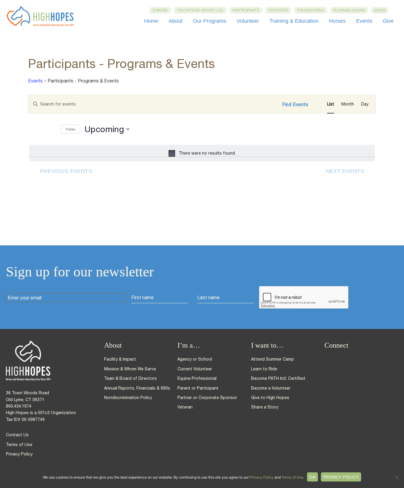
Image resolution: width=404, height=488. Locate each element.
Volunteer (248, 21)
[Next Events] (50, 129)
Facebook (327, 359)
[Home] (55, 361)
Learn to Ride (264, 369)
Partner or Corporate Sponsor (207, 397)
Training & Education (294, 21)
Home (151, 21)
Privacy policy (341, 477)
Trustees (278, 10)
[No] (397, 477)
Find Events (295, 104)
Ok (312, 477)
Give (388, 21)
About (175, 21)
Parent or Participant (198, 388)
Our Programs (209, 21)
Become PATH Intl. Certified (278, 378)
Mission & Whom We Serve (130, 369)
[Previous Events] (34, 129)
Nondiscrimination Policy (128, 397)
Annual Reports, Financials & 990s (137, 388)
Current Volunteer (194, 369)
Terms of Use (19, 444)
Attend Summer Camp (272, 359)
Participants (245, 10)
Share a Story (264, 407)
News (379, 10)
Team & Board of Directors (130, 378)
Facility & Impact (120, 359)
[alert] (202, 153)
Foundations (310, 10)
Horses (337, 21)
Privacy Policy (19, 454)
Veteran (185, 407)
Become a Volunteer (270, 388)
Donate (160, 10)
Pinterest (370, 359)
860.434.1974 (18, 406)
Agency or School (194, 359)
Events (364, 21)
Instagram (348, 359)
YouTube (359, 359)
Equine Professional (196, 378)
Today (70, 129)
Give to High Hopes (270, 397)
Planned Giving (349, 10)
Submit (371, 298)
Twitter (338, 359)
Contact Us (17, 434)
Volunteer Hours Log (200, 10)
